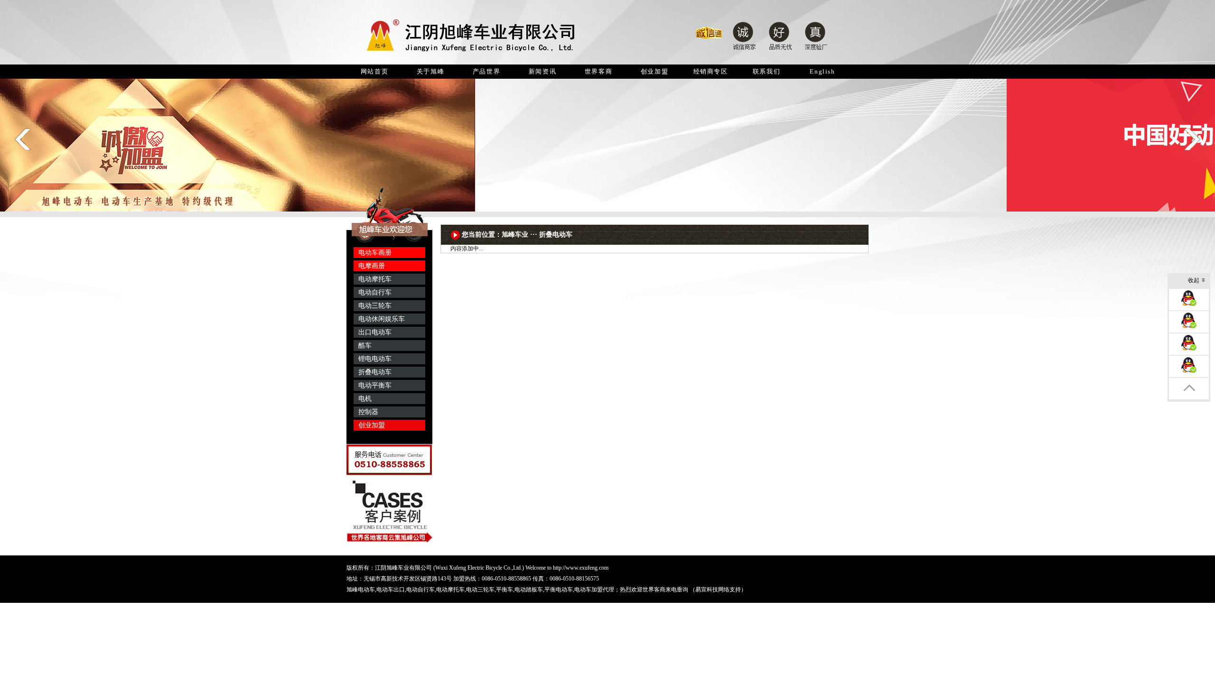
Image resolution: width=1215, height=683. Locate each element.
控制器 (368, 411)
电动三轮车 (375, 305)
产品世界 (486, 71)
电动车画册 (375, 252)
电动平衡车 (375, 385)
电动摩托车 (375, 279)
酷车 (365, 345)
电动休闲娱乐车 (381, 319)
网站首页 (374, 71)
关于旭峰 (430, 71)
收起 (1193, 280)
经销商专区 (710, 71)
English (822, 71)
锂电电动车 (375, 358)
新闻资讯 (542, 71)
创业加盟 (654, 71)
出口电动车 (375, 332)
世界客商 (598, 71)
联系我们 (766, 71)
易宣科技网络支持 (718, 589)
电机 (365, 398)
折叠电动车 (375, 372)
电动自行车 (375, 292)
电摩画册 (371, 265)
